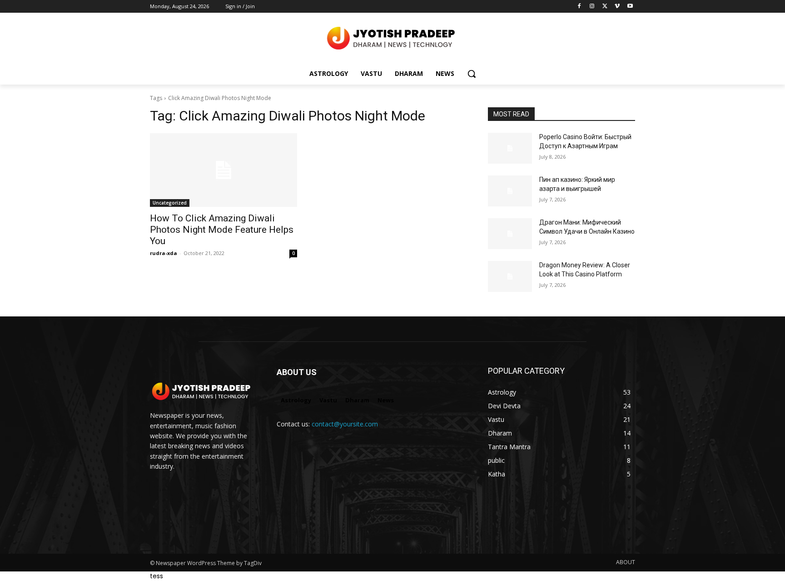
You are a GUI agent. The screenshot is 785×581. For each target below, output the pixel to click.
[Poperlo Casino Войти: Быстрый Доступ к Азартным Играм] (510, 148)
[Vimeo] (617, 6)
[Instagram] (592, 6)
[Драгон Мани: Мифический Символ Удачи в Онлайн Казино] (510, 233)
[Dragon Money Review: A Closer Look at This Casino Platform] (510, 276)
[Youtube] (630, 6)
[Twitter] (605, 6)
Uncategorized (170, 203)
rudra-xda (163, 253)
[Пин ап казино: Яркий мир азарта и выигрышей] (510, 190)
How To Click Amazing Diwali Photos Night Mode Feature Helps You (221, 229)
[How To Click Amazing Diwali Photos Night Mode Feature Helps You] (223, 170)
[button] (471, 74)
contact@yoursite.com (345, 424)
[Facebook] (579, 6)
